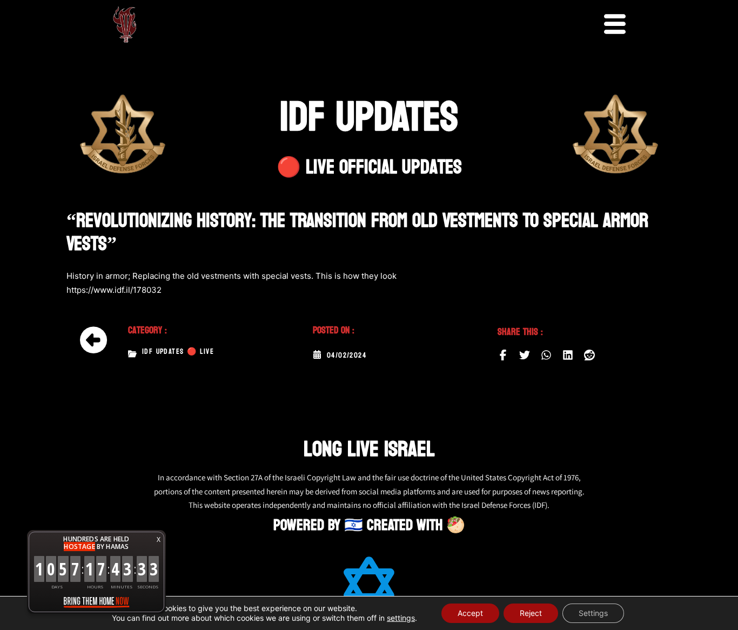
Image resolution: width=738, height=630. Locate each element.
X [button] (158, 539)
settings (401, 617)
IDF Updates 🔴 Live (178, 352)
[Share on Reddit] (589, 355)
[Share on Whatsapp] (546, 355)
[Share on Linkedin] (567, 355)
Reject (531, 613)
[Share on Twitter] (524, 355)
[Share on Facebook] (503, 355)
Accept (470, 613)
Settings (593, 613)
